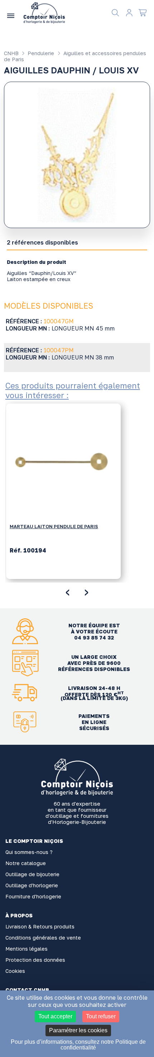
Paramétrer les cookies (78, 1030)
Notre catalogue (25, 863)
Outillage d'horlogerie (31, 885)
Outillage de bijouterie (32, 874)
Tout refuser (101, 1016)
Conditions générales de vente (43, 938)
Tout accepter (55, 1016)
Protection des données (35, 960)
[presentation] (67, 591)
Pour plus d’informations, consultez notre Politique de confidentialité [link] (78, 1045)
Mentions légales (26, 949)
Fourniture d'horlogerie (33, 896)
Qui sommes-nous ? (29, 852)
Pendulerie (40, 53)
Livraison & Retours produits (39, 926)
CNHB (11, 53)
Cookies (15, 971)
